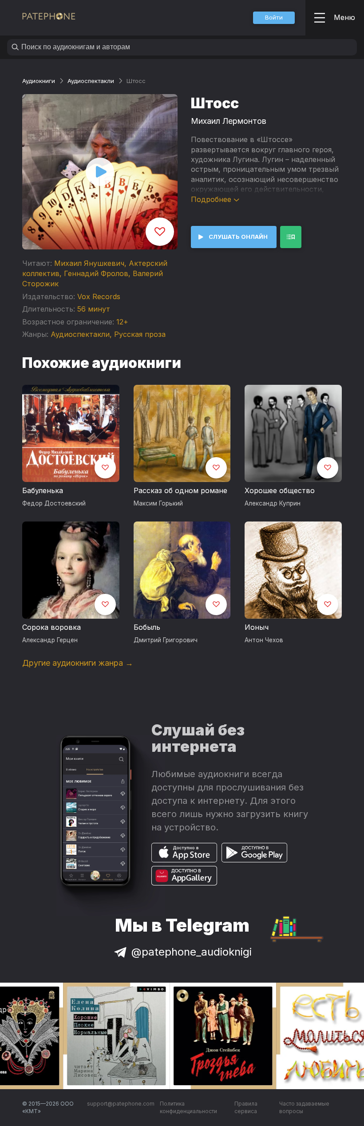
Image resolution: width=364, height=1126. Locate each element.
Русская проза (140, 334)
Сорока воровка (51, 627)
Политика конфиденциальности (188, 1107)
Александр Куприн (273, 503)
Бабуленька (42, 490)
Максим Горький (158, 503)
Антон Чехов (264, 640)
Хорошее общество (280, 490)
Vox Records (98, 296)
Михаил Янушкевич (89, 263)
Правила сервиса (245, 1107)
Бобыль (147, 627)
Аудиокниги (38, 80)
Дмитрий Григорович (166, 640)
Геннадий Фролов (96, 273)
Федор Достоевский (54, 503)
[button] (274, 18)
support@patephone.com (120, 1103)
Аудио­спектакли (90, 80)
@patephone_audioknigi (191, 951)
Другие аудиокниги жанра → (77, 663)
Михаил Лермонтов (228, 121)
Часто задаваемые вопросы (304, 1107)
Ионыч (257, 627)
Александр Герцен (50, 640)
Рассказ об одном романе (180, 490)
